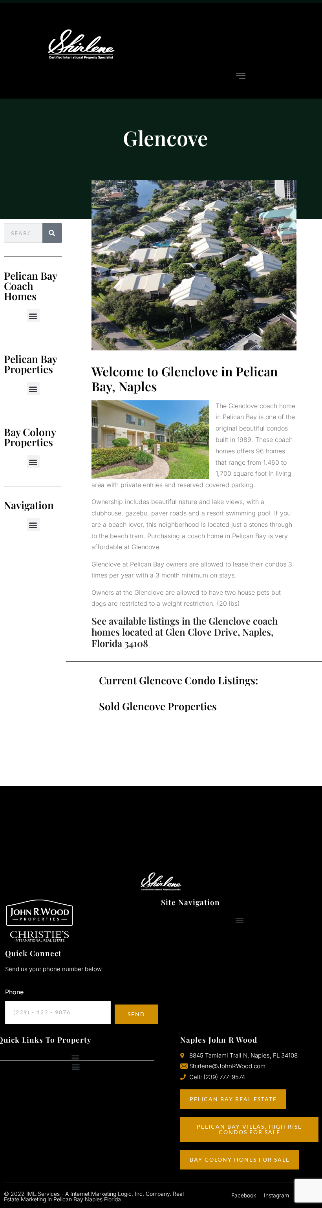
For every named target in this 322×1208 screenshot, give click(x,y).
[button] (33, 315)
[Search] (52, 233)
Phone (14, 992)
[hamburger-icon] (241, 76)
